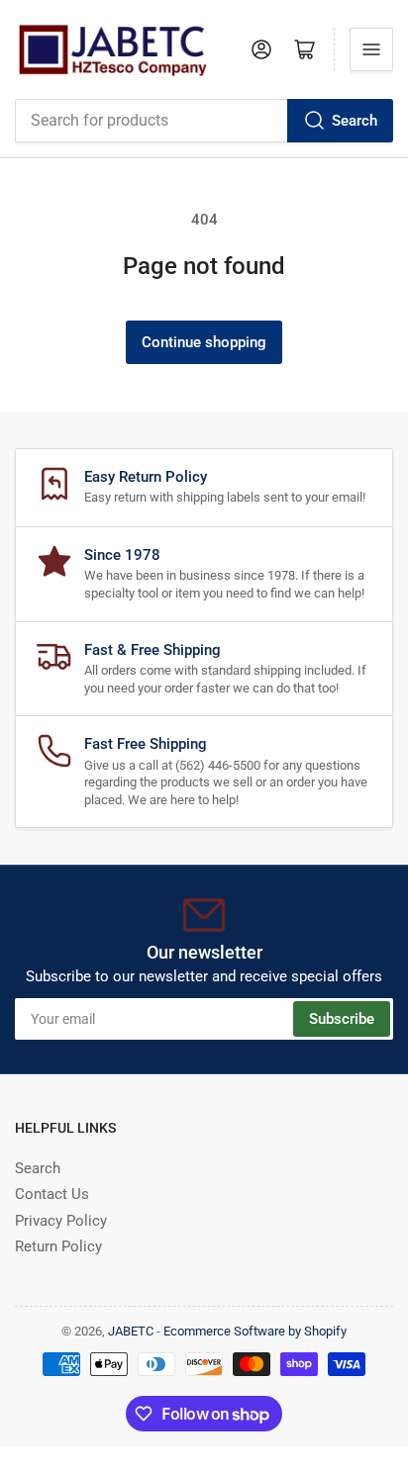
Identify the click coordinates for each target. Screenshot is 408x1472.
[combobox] (204, 120)
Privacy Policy (61, 1221)
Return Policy (58, 1246)
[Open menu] (371, 49)
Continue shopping (204, 342)
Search (354, 121)
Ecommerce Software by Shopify (255, 1331)
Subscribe (341, 1019)
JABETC (130, 1331)
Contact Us (52, 1194)
